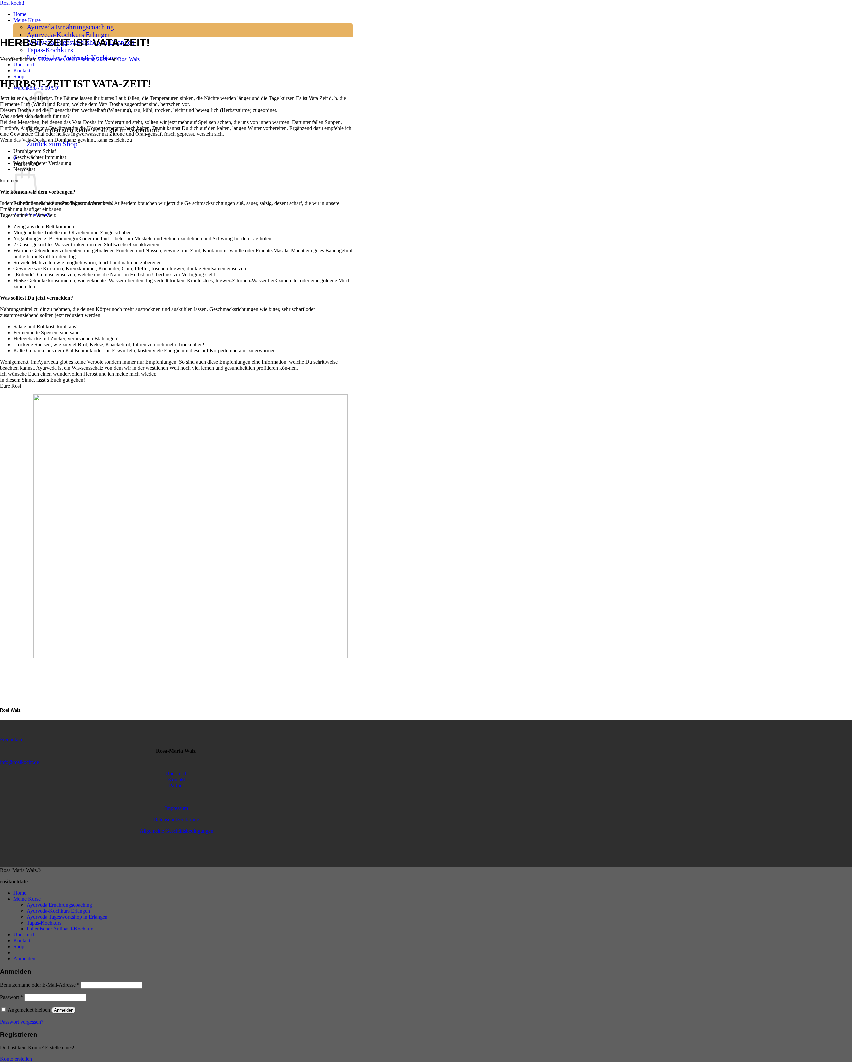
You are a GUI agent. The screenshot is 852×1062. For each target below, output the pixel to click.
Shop (18, 76)
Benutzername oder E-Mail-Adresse (40, 985)
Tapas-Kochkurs (50, 50)
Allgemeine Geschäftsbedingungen (176, 831)
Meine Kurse (27, 20)
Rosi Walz (129, 59)
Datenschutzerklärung (176, 819)
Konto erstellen (16, 1059)
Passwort (11, 997)
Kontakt (21, 70)
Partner (176, 785)
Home (19, 14)
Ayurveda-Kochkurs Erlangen (69, 34)
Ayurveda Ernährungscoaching (70, 27)
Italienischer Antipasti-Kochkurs (60, 928)
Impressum (176, 808)
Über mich (24, 64)
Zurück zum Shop (52, 144)
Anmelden (63, 1010)
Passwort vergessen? (21, 1022)
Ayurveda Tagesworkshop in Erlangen (67, 917)
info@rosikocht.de (19, 762)
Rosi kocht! (12, 3)
